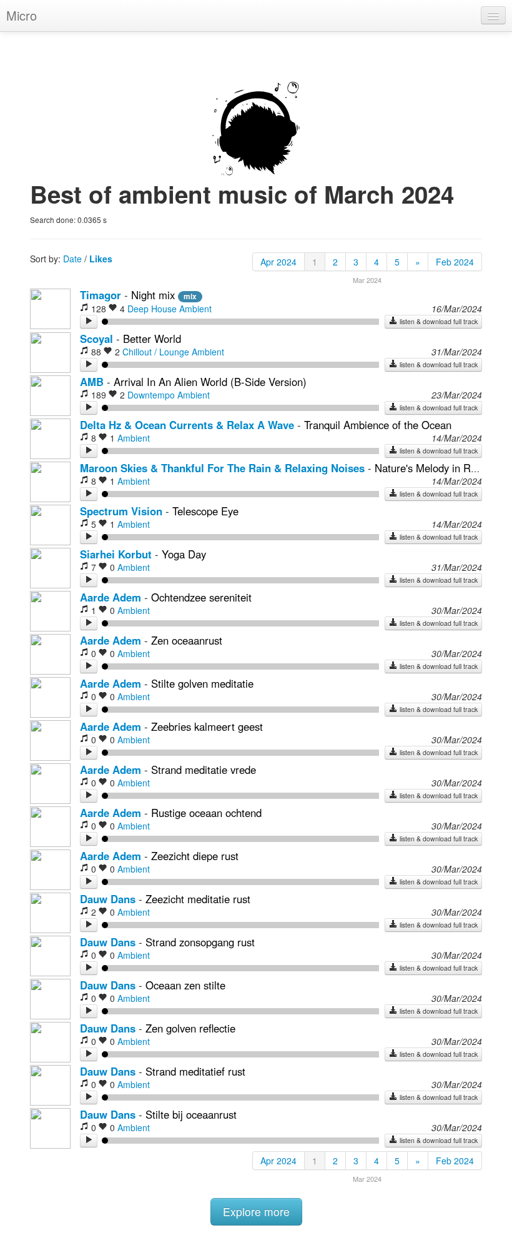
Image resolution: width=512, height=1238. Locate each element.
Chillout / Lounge (155, 351)
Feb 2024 (455, 261)
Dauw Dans (107, 898)
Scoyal (96, 338)
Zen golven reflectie (190, 1028)
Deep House (152, 308)
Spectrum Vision (121, 510)
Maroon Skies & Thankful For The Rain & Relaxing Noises (222, 467)
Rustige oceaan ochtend (206, 812)
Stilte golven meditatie (202, 683)
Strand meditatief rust (195, 1071)
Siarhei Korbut (116, 554)
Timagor (100, 294)
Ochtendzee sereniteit (201, 597)
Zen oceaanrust (186, 640)
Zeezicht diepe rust (195, 855)
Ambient (195, 308)
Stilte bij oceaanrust (191, 1114)
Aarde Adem (110, 597)
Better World (152, 338)
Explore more (256, 1211)
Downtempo (151, 395)
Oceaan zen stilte (185, 985)
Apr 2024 (278, 261)
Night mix (154, 294)
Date (72, 258)
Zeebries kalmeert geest (207, 726)
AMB (92, 381)
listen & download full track (438, 321)
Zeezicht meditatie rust (197, 898)
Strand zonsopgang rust (200, 941)
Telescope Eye (205, 510)
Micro (21, 15)
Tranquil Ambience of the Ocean (377, 424)
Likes (100, 258)
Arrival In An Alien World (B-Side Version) (210, 381)
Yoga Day (184, 554)
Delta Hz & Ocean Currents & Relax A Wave (187, 424)
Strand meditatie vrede (203, 769)
